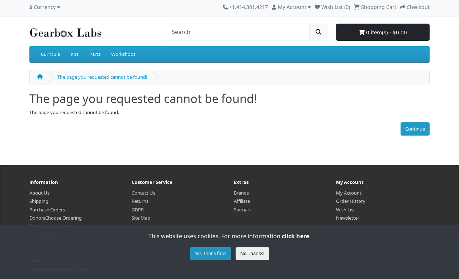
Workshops (123, 54)
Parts (94, 54)
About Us (39, 193)
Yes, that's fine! (211, 253)
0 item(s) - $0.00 (386, 32)
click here (295, 236)
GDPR (138, 209)
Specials (242, 209)
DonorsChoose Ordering (55, 218)
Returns (140, 201)
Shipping (38, 201)
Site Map (141, 218)
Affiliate (242, 201)
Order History (350, 201)
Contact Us (143, 193)
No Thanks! (252, 253)
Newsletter (347, 218)
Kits (75, 54)
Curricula (50, 54)
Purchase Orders (47, 209)
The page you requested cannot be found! (102, 77)
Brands (241, 193)
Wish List (345, 209)
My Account (348, 193)
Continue (415, 129)
